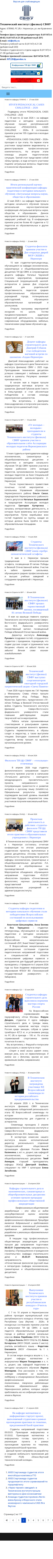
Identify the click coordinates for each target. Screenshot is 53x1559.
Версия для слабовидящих (26, 1)
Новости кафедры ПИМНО (15, 99)
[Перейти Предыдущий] (13, 1520)
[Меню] (8, 94)
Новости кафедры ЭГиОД (15, 241)
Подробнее (9, 172)
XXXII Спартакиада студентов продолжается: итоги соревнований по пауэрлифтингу (28, 1481)
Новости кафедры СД (13, 337)
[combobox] (16, 87)
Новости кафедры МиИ (14, 1408)
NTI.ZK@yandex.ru (16, 59)
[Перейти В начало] (7, 1520)
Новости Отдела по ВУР (14, 420)
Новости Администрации (15, 1183)
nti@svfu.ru (14, 40)
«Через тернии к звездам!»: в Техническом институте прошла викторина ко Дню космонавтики (24, 1490)
